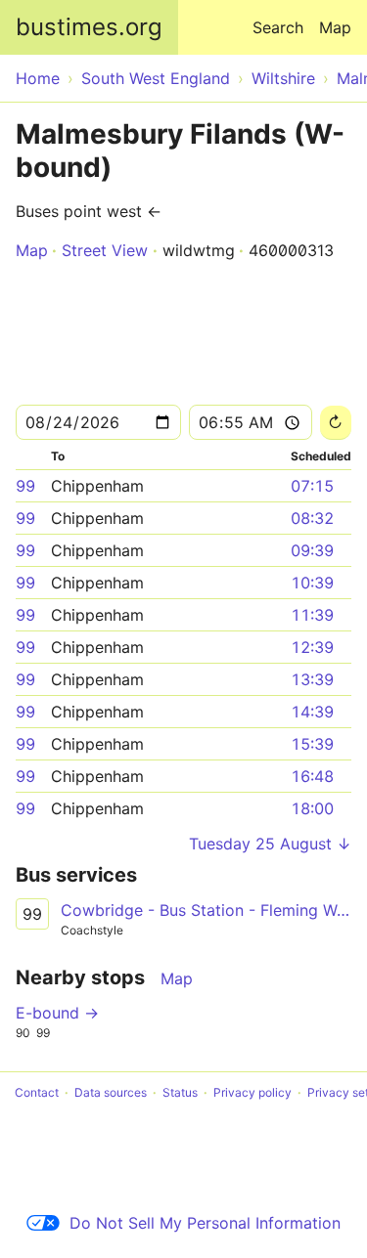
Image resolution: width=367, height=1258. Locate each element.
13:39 (312, 679)
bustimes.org (89, 27)
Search (277, 27)
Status (180, 1092)
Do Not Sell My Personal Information (205, 1223)
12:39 (312, 647)
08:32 (312, 518)
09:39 (312, 550)
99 (25, 486)
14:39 (312, 711)
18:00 (312, 808)
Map (335, 27)
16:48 (312, 776)
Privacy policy (252, 1092)
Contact (37, 1092)
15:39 (312, 744)
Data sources (110, 1092)
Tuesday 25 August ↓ (270, 843)
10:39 (312, 582)
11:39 (312, 615)
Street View (105, 250)
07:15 (312, 486)
